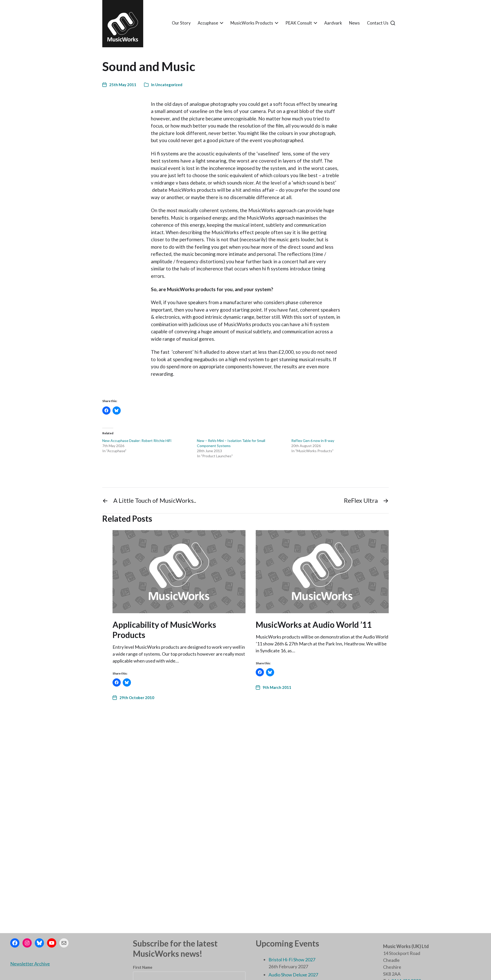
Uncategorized (168, 84)
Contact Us (377, 23)
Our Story (181, 23)
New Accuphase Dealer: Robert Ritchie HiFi (136, 440)
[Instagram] (27, 943)
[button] (392, 23)
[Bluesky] (39, 943)
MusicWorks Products (251, 23)
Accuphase (208, 23)
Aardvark (333, 23)
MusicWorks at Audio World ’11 (314, 625)
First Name (142, 967)
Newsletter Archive (30, 963)
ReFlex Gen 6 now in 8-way (312, 440)
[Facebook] (14, 943)
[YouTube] (51, 943)
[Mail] (64, 943)
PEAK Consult (298, 23)
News (354, 23)
